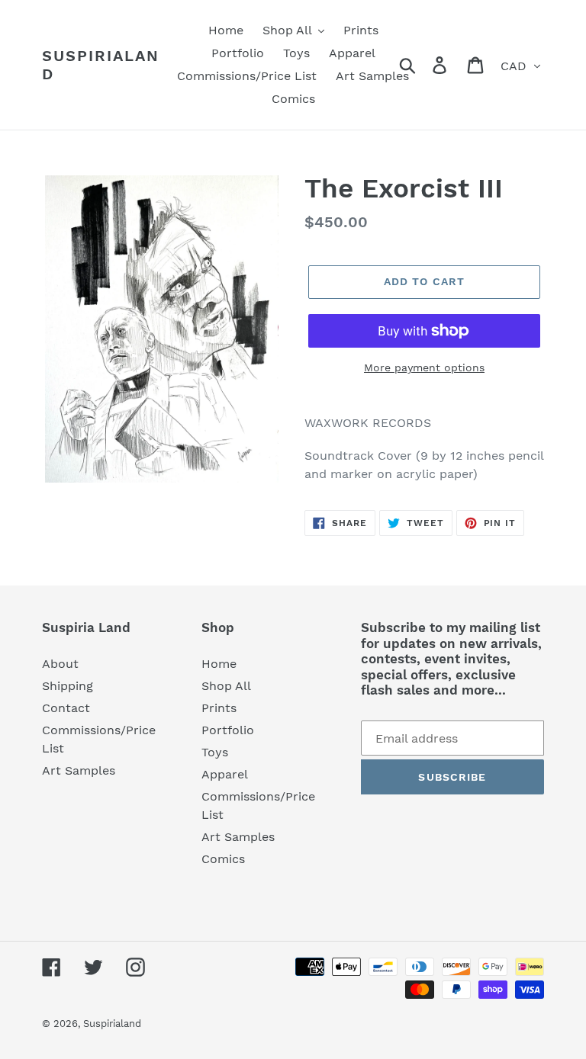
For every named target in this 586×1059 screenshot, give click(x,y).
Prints (219, 708)
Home (219, 663)
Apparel (224, 774)
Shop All (226, 686)
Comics (223, 859)
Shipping (67, 686)
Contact (66, 708)
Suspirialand (100, 65)
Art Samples (78, 770)
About (60, 663)
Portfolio (227, 730)
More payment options (424, 367)
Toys (214, 752)
